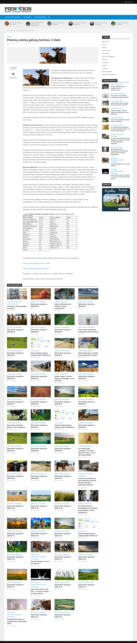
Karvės (57, 302)
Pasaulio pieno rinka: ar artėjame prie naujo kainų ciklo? (17, 621)
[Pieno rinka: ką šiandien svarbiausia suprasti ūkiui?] (88, 319)
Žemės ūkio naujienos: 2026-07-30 (15, 507)
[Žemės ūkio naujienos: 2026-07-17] (17, 574)
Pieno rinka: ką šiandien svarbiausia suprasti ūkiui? (88, 331)
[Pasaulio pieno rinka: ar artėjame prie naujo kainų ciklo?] (17, 604)
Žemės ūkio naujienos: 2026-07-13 (63, 616)
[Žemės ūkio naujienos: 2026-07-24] (41, 523)
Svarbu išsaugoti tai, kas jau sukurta (40, 562)
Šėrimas (9, 37)
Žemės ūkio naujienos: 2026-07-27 (15, 535)
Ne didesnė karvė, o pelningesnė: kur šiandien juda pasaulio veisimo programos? (87, 509)
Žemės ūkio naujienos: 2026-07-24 (39, 535)
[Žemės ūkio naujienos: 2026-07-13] (65, 604)
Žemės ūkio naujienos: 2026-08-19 (39, 377)
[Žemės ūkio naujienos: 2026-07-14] (41, 604)
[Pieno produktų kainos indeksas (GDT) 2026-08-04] (65, 415)
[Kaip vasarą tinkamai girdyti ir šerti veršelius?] (17, 415)
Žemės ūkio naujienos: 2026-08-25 (122, 23)
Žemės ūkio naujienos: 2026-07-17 (15, 586)
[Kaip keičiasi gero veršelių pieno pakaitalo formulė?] (88, 343)
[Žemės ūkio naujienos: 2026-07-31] (65, 466)
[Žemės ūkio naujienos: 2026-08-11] (41, 415)
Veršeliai (18, 302)
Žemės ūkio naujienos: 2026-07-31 (63, 477)
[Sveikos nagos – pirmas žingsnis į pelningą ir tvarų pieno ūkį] (65, 366)
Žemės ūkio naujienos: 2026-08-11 (39, 426)
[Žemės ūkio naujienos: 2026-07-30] (17, 496)
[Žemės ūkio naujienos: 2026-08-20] (17, 366)
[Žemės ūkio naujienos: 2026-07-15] (88, 574)
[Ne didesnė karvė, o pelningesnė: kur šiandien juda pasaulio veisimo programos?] (88, 496)
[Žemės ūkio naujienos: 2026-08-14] (41, 391)
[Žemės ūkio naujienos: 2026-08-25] (113, 23)
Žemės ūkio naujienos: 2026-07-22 (15, 558)
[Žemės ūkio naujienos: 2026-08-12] (88, 391)
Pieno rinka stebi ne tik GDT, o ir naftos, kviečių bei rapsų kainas (40, 591)
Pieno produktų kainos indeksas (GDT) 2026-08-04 (64, 426)
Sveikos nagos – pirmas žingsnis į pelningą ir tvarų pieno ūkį (64, 378)
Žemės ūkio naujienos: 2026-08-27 (58, 23)
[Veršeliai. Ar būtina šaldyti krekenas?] (17, 294)
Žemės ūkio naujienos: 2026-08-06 (39, 449)
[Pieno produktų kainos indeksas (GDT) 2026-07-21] (88, 523)
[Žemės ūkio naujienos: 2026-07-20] (88, 547)
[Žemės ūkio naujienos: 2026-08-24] (17, 343)
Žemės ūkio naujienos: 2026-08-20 (15, 377)
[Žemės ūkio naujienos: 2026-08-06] (41, 438)
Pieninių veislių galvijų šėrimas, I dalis (36, 268)
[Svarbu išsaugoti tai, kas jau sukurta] (41, 547)
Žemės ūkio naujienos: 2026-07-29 (39, 507)
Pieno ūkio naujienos (85, 474)
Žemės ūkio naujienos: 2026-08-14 (39, 403)
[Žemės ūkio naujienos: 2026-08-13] (65, 391)
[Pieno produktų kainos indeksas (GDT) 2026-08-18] (41, 343)
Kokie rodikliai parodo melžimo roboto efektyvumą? (37, 23)
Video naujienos (40, 17)
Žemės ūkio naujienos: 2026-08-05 (63, 449)
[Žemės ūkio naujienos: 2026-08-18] (88, 366)
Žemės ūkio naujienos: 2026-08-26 (80, 23)
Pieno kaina (35, 351)
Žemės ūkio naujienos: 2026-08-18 (86, 377)
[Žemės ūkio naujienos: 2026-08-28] (7, 23)
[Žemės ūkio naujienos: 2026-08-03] (41, 466)
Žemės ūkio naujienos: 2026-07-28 (63, 507)
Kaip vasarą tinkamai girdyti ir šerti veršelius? (16, 426)
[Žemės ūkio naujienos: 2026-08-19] (41, 366)
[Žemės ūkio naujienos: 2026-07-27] (17, 523)
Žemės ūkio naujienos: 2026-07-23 (63, 535)
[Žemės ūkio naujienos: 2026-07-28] (65, 496)
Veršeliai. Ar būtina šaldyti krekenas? (17, 307)
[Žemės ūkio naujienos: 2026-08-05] (65, 438)
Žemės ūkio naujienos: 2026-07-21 (63, 558)
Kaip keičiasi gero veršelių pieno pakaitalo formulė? (88, 354)
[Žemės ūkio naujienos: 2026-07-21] (65, 547)
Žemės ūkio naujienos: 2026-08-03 (39, 477)
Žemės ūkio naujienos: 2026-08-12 (86, 403)
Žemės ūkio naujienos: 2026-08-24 (15, 354)
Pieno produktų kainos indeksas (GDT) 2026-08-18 (40, 354)
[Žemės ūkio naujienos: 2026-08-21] (65, 343)
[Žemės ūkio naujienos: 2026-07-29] (41, 496)
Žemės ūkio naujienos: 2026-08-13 (63, 403)
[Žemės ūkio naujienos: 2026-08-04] (17, 466)
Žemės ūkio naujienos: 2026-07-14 (39, 616)
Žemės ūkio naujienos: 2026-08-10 (86, 426)
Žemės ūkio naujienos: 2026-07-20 (86, 558)
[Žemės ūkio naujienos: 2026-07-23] (65, 523)
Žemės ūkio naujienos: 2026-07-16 (63, 586)
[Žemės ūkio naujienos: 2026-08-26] (70, 23)
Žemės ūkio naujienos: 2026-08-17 (15, 403)
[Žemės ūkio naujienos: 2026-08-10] (88, 415)
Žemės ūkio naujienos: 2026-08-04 (15, 477)
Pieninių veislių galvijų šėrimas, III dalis (36, 263)
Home (8, 30)
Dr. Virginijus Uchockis (13, 68)
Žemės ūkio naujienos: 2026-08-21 (63, 354)
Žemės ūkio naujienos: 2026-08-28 (16, 23)
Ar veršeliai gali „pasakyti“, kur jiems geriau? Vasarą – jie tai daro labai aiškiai (87, 451)
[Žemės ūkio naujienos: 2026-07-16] (65, 574)
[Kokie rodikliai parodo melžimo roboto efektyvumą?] (28, 24)
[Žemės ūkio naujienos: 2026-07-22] (17, 547)
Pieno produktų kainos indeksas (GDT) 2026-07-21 (88, 535)
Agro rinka (82, 327)
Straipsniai (27, 17)
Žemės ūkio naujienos (13, 17)
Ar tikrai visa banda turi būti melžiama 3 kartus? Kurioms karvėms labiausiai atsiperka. (87, 481)
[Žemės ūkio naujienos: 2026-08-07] (17, 438)
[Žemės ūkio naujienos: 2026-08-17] (17, 391)
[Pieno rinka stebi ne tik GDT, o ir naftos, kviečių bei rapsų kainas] (41, 574)
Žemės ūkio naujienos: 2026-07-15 (86, 586)
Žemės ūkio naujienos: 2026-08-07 (15, 449)
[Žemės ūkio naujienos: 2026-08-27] (49, 23)
